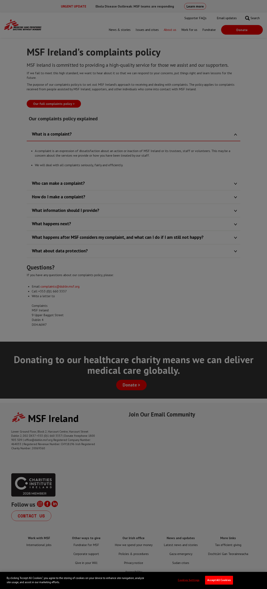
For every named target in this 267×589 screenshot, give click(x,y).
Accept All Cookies (218, 580)
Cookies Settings (188, 580)
